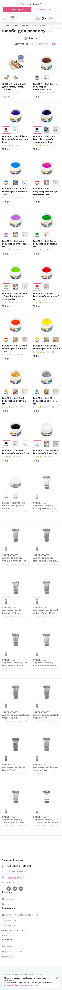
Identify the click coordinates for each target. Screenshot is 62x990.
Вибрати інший (45, 10)
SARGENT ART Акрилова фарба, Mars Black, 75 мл (15, 767)
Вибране (7, 946)
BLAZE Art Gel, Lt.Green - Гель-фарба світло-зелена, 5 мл (15, 296)
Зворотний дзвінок (17, 872)
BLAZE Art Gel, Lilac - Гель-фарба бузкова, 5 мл (15, 244)
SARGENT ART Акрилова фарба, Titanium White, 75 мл (45, 820)
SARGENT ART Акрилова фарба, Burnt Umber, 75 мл (15, 715)
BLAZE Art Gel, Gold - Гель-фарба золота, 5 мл (14, 401)
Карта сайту (8, 935)
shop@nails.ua (13, 877)
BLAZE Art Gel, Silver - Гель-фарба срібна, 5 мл (45, 401)
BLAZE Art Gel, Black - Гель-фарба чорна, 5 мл (15, 452)
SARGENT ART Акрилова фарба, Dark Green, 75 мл (46, 715)
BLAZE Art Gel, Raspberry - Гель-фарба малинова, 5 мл (46, 191)
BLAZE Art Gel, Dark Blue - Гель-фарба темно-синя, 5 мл (44, 139)
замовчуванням (39, 44)
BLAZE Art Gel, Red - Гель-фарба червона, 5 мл (46, 296)
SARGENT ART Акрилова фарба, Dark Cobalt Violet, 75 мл (46, 610)
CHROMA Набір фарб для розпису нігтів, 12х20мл (14, 87)
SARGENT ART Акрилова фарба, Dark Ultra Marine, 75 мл (15, 663)
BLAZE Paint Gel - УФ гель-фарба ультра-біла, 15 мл (13, 506)
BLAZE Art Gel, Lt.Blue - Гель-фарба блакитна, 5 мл (15, 191)
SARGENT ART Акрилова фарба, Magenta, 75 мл (12, 610)
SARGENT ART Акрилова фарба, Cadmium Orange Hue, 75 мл (14, 559)
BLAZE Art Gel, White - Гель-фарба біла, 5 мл (45, 452)
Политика (7, 956)
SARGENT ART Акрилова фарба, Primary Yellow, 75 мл (45, 506)
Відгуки (6, 904)
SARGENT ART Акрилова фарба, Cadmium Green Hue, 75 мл (46, 664)
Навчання (7, 899)
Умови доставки (10, 925)
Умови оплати (9, 920)
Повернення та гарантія (14, 930)
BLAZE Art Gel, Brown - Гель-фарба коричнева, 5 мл (45, 87)
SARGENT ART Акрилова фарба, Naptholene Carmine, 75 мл (45, 559)
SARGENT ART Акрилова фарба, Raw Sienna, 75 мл (45, 767)
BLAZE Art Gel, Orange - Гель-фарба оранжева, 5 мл (15, 348)
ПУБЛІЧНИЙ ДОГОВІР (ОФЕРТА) (20, 915)
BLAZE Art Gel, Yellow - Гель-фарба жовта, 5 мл (46, 347)
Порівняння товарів (12, 951)
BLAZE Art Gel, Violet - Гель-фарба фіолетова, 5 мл (15, 139)
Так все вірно (17, 10)
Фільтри (32, 38)
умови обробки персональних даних (21, 985)
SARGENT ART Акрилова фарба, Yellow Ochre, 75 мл (13, 820)
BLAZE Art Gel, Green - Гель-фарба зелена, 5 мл (45, 244)
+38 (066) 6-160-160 (18, 866)
